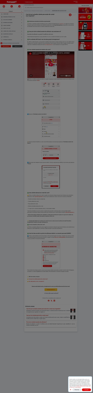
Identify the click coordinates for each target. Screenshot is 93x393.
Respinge (77, 389)
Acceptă (86, 389)
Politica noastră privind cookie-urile (83, 386)
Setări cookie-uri (70, 389)
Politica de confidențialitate (75, 387)
